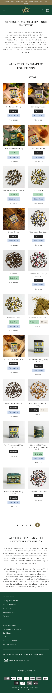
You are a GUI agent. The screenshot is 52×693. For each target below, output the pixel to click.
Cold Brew (7, 633)
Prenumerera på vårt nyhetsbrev (23, 655)
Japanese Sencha (10, 641)
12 (30, 525)
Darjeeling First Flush (12, 629)
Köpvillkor (7, 608)
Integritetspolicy (9, 612)
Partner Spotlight (10, 644)
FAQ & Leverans (9, 604)
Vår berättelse (8, 597)
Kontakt (6, 616)
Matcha (6, 637)
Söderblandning (9, 625)
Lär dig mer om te (10, 601)
